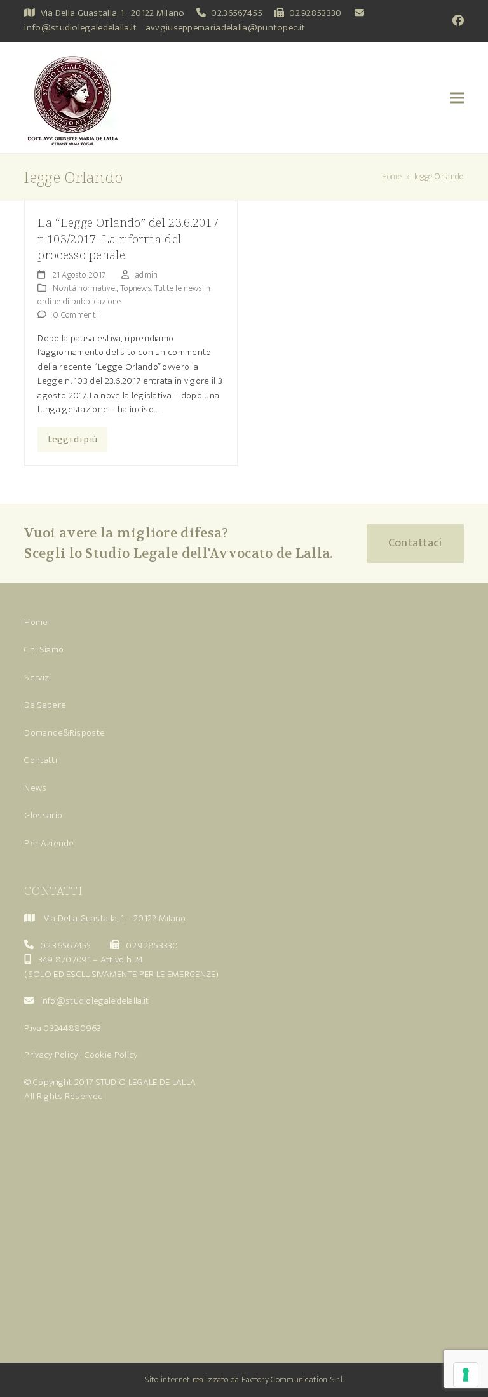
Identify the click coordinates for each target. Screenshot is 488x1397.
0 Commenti (75, 314)
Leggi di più (73, 439)
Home (36, 622)
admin (146, 274)
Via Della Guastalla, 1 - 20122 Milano (113, 13)
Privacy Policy (51, 1055)
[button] (457, 97)
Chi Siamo (44, 650)
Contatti (40, 760)
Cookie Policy (111, 1055)
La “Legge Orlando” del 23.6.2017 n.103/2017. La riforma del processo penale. (128, 238)
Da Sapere (45, 705)
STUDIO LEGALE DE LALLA (145, 1082)
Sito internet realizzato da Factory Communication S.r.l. (244, 1379)
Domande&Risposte (64, 733)
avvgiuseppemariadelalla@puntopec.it (226, 28)
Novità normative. (84, 288)
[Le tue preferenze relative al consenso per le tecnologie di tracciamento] (466, 1375)
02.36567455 (236, 13)
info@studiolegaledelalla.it (80, 28)
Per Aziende (49, 843)
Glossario (43, 815)
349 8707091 (64, 960)
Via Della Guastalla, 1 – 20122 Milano (115, 918)
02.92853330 (315, 13)
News (35, 788)
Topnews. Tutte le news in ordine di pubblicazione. (123, 295)
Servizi (37, 677)
